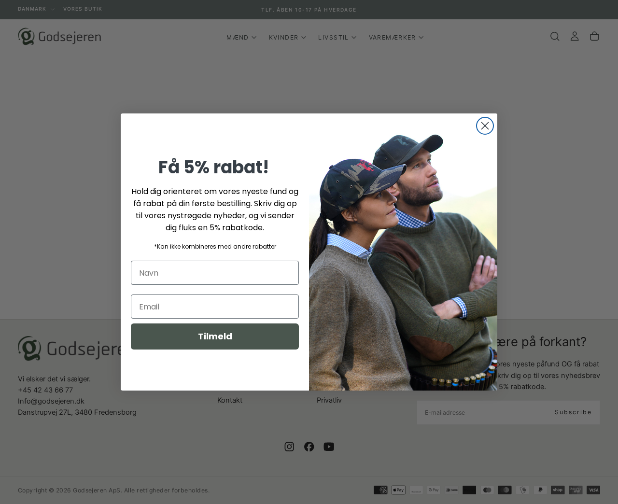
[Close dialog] (485, 125)
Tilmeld (215, 336)
